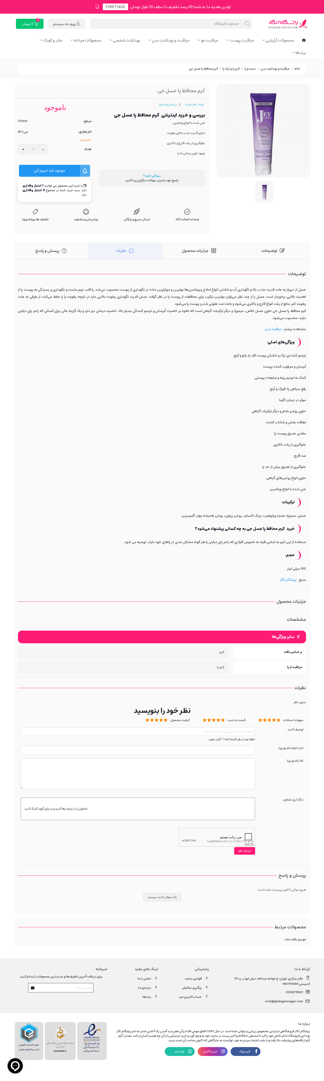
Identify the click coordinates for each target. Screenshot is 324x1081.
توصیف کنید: (295, 729)
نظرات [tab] (121, 250)
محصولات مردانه (87, 40)
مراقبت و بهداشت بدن (170, 40)
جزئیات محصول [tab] (195, 250)
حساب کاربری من (190, 996)
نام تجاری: (84, 132)
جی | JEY (23, 132)
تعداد (87, 149)
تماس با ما (144, 978)
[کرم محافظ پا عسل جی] (304, 171)
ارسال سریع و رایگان (137, 219)
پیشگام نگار (288, 580)
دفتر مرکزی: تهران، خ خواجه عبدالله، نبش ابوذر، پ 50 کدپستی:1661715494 (272, 981)
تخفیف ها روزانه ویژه (35, 219)
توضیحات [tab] (269, 250)
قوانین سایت (193, 978)
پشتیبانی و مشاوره (86, 219)
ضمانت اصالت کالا (187, 219)
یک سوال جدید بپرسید (162, 897)
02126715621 (294, 992)
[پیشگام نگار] (282, 24)
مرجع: (87, 121)
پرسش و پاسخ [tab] (47, 250)
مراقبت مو (209, 40)
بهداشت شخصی (126, 40)
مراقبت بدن (273, 329)
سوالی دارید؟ (152, 176)
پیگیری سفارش (192, 987)
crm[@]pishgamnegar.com (284, 1001)
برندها (301, 52)
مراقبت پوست (242, 40)
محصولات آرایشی (280, 40)
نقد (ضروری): (294, 760)
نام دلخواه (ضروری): (290, 748)
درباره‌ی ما (144, 987)
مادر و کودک (52, 40)
